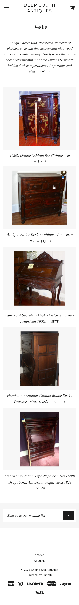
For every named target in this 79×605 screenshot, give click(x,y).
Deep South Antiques (39, 8)
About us (39, 560)
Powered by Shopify (39, 575)
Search (39, 555)
